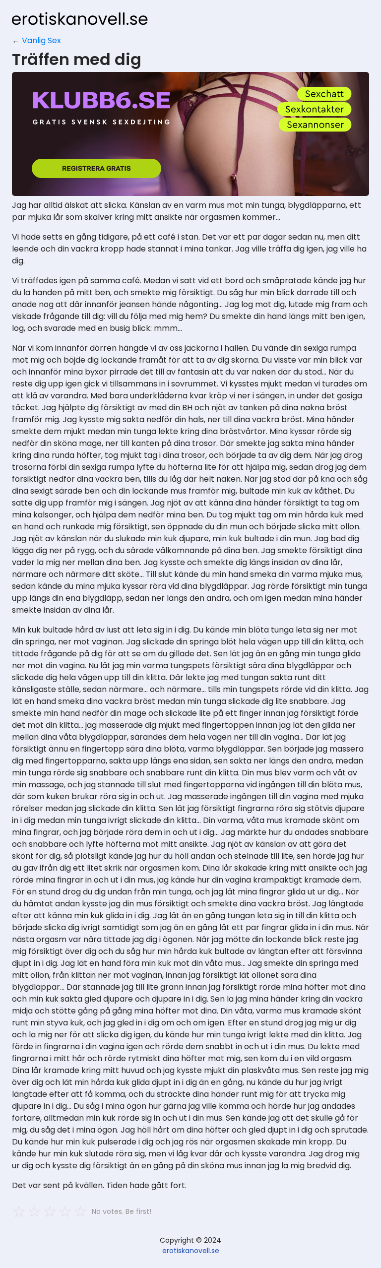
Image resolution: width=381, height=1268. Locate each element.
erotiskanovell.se (190, 1251)
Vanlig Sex (41, 40)
